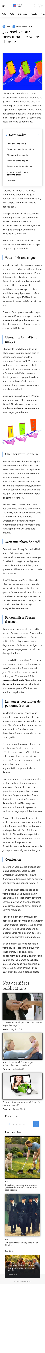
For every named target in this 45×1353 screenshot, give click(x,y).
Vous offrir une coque (16, 144)
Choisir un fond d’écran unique (20, 149)
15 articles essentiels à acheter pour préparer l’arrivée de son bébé (18, 1064)
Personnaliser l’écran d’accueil (20, 166)
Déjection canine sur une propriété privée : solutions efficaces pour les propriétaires (21, 1187)
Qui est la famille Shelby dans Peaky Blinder (21, 1244)
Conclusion (12, 180)
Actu (6, 1181)
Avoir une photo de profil (18, 160)
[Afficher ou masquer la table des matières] (33, 134)
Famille (6, 1069)
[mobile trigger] (4, 5)
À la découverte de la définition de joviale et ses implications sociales (22, 1268)
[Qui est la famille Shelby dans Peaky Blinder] (22, 1215)
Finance (6, 1109)
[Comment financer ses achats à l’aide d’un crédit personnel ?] (22, 1086)
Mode (5, 1029)
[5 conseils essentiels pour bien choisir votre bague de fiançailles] (22, 1006)
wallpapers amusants (25, 408)
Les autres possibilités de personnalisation (18, 173)
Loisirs (7, 1239)
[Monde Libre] (18, 5)
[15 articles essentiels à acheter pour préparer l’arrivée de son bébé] (22, 1046)
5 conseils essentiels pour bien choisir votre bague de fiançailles (22, 1024)
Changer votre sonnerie (17, 155)
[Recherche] (34, 6)
